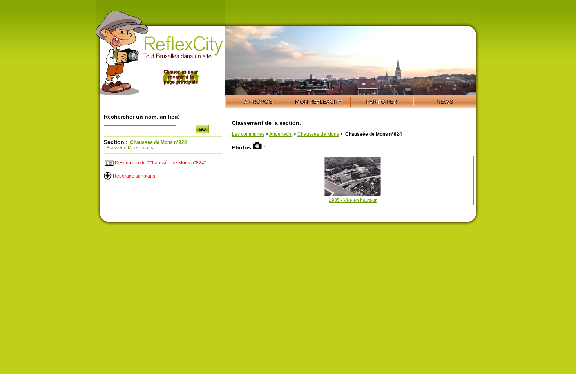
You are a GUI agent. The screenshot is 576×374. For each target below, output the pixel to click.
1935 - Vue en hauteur (353, 200)
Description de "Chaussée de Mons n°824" (160, 162)
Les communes (248, 134)
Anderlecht (280, 134)
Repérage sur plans (134, 176)
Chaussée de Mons (318, 134)
